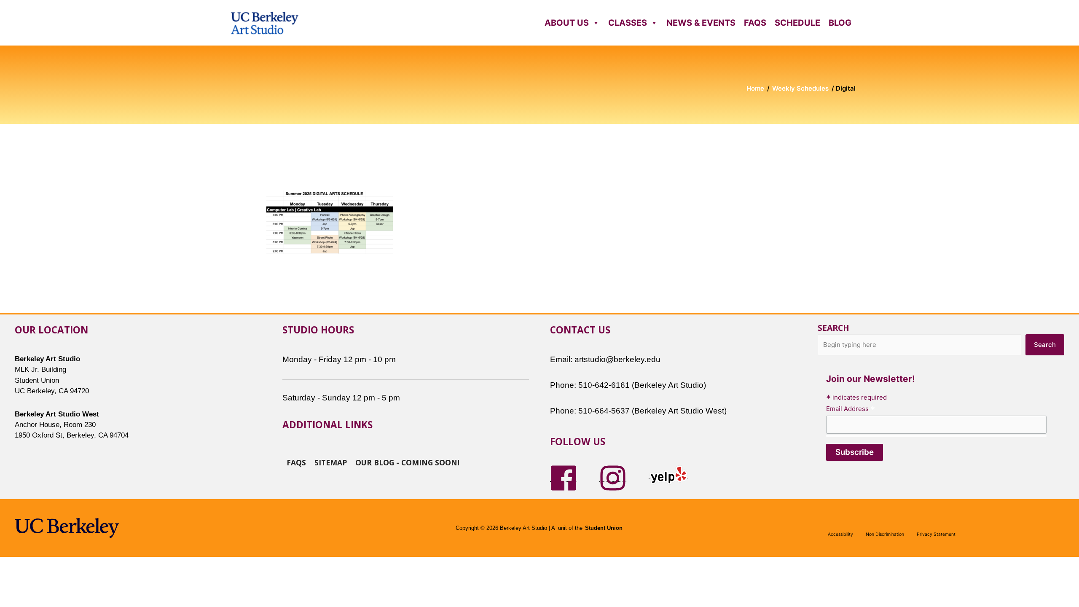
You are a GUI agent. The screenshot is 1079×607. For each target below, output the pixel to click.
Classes (627, 23)
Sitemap (330, 462)
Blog (840, 23)
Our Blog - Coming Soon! (407, 462)
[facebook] (563, 477)
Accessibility (840, 534)
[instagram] (612, 477)
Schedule (797, 23)
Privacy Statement (936, 534)
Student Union (604, 528)
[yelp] (668, 474)
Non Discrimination (885, 534)
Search (833, 327)
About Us (567, 23)
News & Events (700, 23)
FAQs (755, 23)
